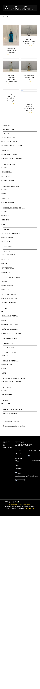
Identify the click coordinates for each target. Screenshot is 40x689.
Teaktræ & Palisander (11, 333)
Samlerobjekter (10, 339)
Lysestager (8, 251)
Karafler (6, 176)
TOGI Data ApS (29, 508)
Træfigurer (7, 395)
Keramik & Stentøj (10, 141)
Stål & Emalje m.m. (10, 154)
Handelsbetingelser (25, 504)
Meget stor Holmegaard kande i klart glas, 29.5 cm (29, 41)
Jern (4, 368)
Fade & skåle (7, 285)
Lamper (5, 150)
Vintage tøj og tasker (12, 409)
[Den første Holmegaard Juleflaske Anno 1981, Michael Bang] (11, 62)
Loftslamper (7, 237)
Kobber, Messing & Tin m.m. (13, 146)
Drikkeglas (7, 172)
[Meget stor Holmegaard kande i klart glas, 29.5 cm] (29, 26)
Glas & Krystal (8, 137)
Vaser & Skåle (8, 181)
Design (6, 134)
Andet (5, 167)
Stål (4, 373)
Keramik (6, 259)
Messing (5, 220)
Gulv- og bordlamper (11, 233)
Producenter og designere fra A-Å (14, 426)
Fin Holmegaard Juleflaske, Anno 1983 (29, 77)
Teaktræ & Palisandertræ (13, 159)
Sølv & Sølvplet (10, 352)
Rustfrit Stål (8, 268)
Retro (5, 308)
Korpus (5, 355)
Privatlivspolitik (14, 504)
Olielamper (7, 242)
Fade (4, 194)
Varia (5, 400)
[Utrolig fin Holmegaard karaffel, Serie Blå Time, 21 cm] (29, 91)
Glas (4, 311)
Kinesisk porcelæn (10, 294)
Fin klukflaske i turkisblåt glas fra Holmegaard (11, 50)
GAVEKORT (6, 404)
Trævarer (7, 387)
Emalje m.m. (7, 364)
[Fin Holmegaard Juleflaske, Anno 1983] (29, 62)
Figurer (5, 198)
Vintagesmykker (10, 413)
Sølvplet (6, 272)
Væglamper (7, 246)
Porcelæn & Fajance (11, 278)
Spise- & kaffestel (9, 298)
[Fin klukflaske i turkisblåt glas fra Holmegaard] (11, 26)
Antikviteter (8, 129)
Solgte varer (8, 348)
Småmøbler (8, 343)
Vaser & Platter (9, 303)
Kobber (5, 215)
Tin (3, 224)
